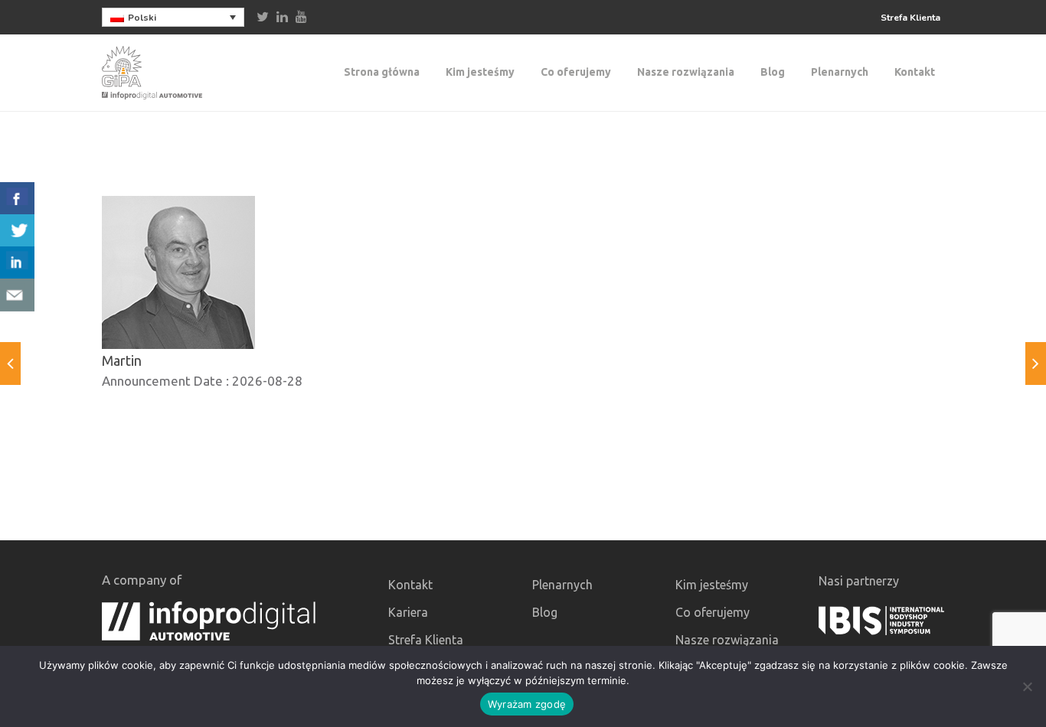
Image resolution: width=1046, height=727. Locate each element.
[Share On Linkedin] (17, 262)
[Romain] (1035, 363)
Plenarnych (839, 72)
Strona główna (382, 72)
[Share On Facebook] (17, 198)
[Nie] (1027, 686)
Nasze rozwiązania (685, 72)
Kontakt (914, 72)
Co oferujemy (576, 72)
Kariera (408, 612)
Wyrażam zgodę (527, 704)
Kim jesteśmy (480, 72)
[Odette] (10, 363)
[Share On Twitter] (17, 230)
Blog (772, 72)
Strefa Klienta (910, 17)
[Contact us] (17, 295)
